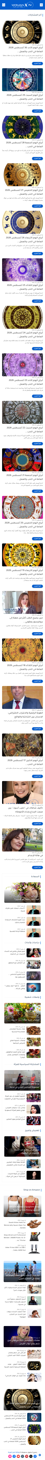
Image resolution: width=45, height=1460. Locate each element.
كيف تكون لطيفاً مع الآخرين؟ (26, 899)
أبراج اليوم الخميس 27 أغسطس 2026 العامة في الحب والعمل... (24, 192)
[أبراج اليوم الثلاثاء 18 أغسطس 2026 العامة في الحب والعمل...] (22, 649)
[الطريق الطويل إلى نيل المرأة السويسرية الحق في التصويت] (34, 1097)
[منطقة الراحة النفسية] (34, 932)
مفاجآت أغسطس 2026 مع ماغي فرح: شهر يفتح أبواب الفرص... (23, 1342)
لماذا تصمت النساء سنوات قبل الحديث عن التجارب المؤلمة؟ (16, 1314)
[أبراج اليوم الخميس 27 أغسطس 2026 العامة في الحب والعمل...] (22, 174)
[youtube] (18, 1456)
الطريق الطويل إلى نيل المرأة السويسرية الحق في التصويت (14, 1098)
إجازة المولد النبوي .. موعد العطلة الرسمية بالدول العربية (15, 1366)
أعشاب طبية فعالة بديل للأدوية (25, 1020)
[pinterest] (26, 1456)
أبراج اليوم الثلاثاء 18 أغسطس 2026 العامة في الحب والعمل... (25, 667)
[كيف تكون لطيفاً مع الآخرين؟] (22, 892)
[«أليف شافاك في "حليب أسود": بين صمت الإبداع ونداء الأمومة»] (22, 792)
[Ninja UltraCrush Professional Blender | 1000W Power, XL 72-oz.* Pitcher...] (34, 1236)
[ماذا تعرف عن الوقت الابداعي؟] (34, 1377)
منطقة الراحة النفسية (17, 931)
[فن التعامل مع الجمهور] (34, 964)
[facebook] (35, 1456)
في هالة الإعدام (35, 856)
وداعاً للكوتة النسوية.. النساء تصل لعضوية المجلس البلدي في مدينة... (23, 1085)
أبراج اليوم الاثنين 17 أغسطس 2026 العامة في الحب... (25, 762)
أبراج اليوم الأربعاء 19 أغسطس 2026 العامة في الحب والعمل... (24, 572)
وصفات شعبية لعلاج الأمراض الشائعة (17, 1042)
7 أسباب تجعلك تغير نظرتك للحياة (15, 910)
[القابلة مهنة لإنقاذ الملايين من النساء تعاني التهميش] (34, 1163)
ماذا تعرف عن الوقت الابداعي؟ (15, 1376)
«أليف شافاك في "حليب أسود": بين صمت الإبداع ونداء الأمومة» (25, 810)
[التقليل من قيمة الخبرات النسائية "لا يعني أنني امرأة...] (34, 1175)
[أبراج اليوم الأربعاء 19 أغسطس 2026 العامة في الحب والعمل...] (22, 554)
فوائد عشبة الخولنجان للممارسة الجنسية (17, 1030)
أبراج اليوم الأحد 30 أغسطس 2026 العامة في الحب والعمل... (26, 50)
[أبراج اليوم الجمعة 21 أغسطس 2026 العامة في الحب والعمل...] (22, 459)
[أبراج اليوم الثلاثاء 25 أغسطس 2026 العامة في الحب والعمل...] (22, 269)
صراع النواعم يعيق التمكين (15, 1119)
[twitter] (30, 1456)
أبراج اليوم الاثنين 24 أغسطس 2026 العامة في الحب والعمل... (25, 335)
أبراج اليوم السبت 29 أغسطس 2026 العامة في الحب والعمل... (25, 97)
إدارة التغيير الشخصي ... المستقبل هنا (16, 976)
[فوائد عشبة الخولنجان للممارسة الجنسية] (34, 1030)
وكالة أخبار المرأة (13, 1452)
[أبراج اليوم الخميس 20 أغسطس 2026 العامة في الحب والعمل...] (22, 507)
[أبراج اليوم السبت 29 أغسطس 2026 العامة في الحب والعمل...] (22, 79)
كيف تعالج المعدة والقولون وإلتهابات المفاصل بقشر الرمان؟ (15, 1054)
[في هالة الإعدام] (22, 839)
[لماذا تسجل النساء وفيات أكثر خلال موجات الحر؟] (34, 1289)
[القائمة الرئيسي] (41, 4)
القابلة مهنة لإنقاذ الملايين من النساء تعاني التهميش (15, 1164)
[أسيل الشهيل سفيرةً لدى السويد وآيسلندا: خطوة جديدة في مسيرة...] (34, 1300)
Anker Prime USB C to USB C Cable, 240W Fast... (15, 1249)
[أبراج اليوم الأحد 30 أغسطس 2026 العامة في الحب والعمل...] (22, 32)
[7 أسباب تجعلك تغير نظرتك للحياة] (34, 909)
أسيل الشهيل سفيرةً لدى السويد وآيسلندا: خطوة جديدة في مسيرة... (15, 1302)
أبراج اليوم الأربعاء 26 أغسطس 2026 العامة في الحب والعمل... (24, 240)
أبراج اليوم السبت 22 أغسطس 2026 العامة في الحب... (25, 430)
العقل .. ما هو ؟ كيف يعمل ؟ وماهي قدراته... (15, 987)
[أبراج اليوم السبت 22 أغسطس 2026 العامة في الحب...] (22, 412)
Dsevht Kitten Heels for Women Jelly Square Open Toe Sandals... (15, 1225)
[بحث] (3, 4)
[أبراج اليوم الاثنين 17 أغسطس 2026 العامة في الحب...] (22, 745)
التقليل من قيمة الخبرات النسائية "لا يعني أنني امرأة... (15, 1175)
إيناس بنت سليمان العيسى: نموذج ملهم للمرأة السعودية (15, 1109)
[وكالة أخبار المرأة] (22, 5)
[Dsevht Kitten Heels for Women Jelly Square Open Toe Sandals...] (34, 1224)
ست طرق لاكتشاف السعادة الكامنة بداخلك (15, 921)
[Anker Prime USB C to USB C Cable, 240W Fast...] (34, 1249)
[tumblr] (22, 1456)
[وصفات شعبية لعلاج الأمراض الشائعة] (34, 1042)
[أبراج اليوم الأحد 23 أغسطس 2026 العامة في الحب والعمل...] (22, 364)
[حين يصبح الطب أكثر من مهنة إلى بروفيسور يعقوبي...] (22, 602)
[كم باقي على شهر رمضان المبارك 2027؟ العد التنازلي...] (34, 1354)
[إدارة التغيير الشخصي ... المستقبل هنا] (34, 975)
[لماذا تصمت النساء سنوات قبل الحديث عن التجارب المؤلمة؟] (34, 1313)
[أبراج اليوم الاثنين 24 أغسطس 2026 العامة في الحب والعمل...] (22, 317)
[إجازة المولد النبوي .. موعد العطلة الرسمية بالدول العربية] (34, 1365)
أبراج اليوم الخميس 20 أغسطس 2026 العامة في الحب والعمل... (24, 525)
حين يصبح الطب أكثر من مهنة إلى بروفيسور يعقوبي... (26, 620)
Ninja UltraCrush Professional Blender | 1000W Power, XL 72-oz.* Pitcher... (15, 1237)
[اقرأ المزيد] (37, 63)
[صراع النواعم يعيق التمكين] (34, 1120)
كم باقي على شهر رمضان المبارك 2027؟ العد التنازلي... (16, 1354)
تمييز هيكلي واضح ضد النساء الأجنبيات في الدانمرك (14, 953)
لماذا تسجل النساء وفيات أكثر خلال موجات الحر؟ (15, 1289)
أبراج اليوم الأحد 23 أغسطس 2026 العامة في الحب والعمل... (26, 382)
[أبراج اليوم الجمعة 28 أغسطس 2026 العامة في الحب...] (22, 127)
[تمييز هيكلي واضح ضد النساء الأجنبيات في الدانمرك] (34, 952)
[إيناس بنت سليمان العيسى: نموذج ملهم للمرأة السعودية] (34, 1109)
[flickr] (10, 1456)
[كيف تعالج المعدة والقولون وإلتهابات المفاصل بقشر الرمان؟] (34, 1053)
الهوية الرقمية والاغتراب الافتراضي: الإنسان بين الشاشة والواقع (25, 715)
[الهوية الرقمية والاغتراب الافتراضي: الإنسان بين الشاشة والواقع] (22, 697)
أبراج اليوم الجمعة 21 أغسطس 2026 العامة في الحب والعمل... (24, 477)
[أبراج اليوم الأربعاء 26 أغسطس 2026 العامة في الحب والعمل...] (22, 222)
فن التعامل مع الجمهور (16, 963)
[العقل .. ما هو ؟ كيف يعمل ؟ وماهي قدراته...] (34, 987)
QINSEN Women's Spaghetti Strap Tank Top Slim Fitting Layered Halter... (24, 1210)
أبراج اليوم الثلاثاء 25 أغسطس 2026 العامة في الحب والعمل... (25, 287)
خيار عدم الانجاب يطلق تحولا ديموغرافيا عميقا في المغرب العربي (23, 1277)
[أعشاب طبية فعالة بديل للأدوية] (22, 1013)
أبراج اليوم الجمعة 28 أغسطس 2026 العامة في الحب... (24, 145)
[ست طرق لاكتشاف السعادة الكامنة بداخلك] (34, 921)
